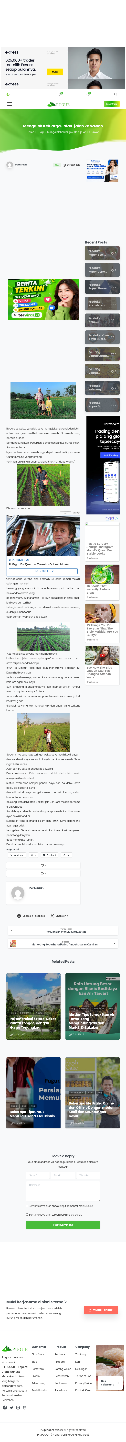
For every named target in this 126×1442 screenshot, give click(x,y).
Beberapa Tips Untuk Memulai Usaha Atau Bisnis (32, 1114)
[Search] (116, 94)
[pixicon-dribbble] (24, 1408)
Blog (41, 132)
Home (30, 132)
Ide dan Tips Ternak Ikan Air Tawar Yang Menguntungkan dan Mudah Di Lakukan (92, 1021)
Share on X (62, 915)
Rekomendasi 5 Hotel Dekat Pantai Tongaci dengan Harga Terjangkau (33, 1023)
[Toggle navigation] (9, 104)
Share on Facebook (34, 915)
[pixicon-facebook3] (5, 1408)
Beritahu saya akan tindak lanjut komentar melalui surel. (61, 1206)
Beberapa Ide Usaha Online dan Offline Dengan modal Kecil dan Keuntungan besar (91, 1109)
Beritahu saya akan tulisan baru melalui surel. (55, 1214)
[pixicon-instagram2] (18, 1408)
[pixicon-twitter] (11, 1408)
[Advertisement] (63, 23)
